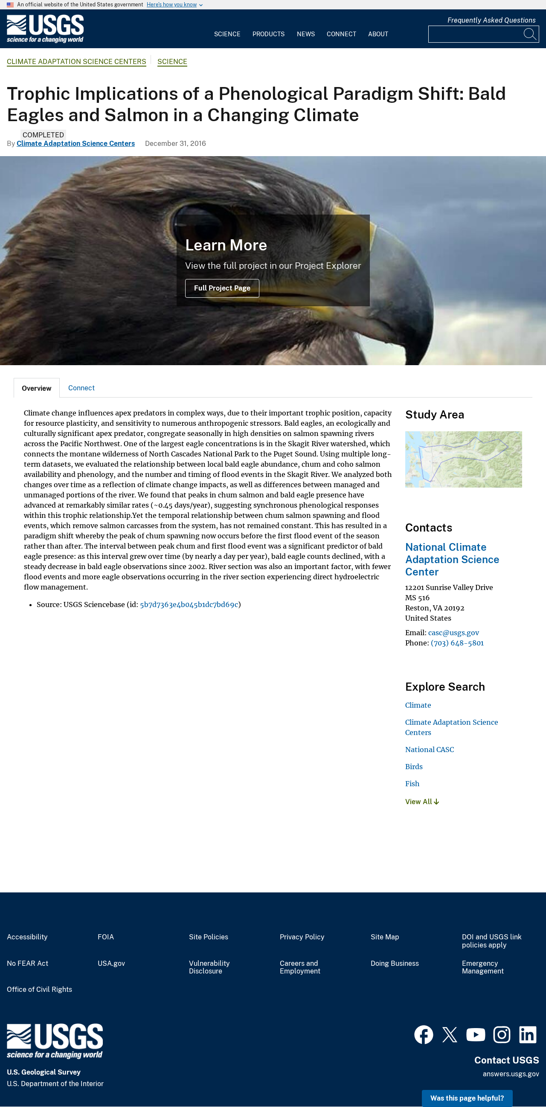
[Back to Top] (515, 1076)
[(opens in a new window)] (423, 1033)
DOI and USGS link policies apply (492, 941)
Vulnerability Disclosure (209, 968)
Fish (412, 783)
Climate (418, 705)
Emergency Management (483, 968)
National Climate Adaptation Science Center (452, 559)
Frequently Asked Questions (491, 20)
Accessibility (27, 937)
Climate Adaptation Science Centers (76, 62)
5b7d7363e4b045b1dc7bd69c (189, 604)
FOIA (106, 937)
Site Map (385, 937)
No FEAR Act (27, 964)
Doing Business (395, 964)
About (378, 34)
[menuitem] (227, 29)
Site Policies (208, 937)
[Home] (45, 41)
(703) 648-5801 (457, 643)
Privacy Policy (302, 937)
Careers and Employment (300, 968)
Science (227, 34)
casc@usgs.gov (453, 632)
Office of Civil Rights (39, 990)
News (306, 34)
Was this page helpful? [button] (467, 1098)
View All (419, 802)
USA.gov (111, 964)
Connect (341, 34)
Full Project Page (222, 288)
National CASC (429, 749)
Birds (414, 766)
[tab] (37, 388)
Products (269, 34)
